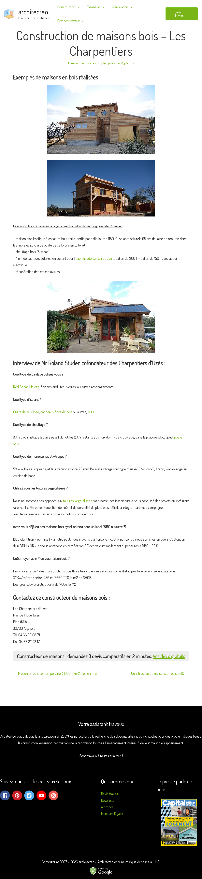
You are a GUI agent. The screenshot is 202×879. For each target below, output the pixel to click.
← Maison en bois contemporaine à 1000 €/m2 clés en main (55, 673)
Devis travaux (110, 793)
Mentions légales (112, 813)
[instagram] (54, 795)
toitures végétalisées (77, 500)
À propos (107, 807)
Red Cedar (20, 386)
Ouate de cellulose (26, 411)
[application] (77, 7)
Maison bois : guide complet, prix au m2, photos (101, 62)
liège (91, 411)
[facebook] (5, 795)
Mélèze (34, 386)
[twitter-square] (30, 795)
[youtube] (42, 795)
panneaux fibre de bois (56, 411)
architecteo (33, 11)
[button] (182, 13)
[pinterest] (18, 795)
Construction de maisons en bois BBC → (160, 673)
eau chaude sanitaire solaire (95, 258)
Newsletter (108, 800)
